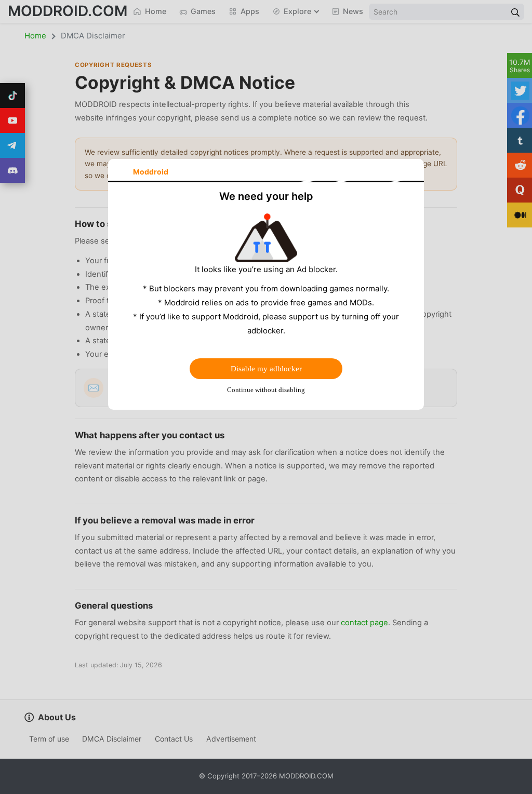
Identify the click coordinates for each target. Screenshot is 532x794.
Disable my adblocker (266, 369)
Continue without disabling (266, 390)
